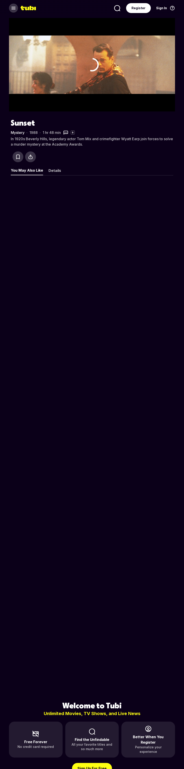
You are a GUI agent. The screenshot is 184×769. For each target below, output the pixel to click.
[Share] (30, 156)
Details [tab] (54, 170)
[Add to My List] (18, 156)
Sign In (161, 8)
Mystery (17, 132)
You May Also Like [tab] (27, 170)
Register (138, 8)
